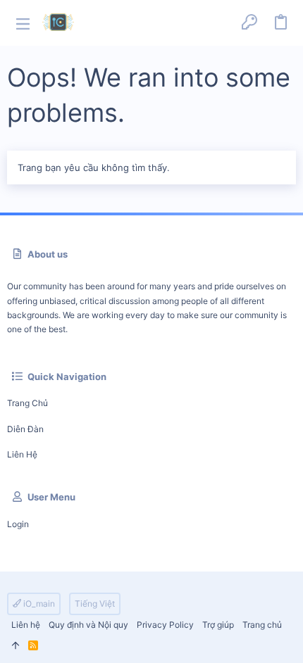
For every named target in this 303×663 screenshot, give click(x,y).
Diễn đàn (25, 429)
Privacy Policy (165, 624)
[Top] (15, 646)
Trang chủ (27, 403)
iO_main (38, 603)
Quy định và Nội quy (88, 624)
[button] (23, 23)
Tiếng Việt (95, 603)
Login (18, 524)
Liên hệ (22, 454)
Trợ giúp (218, 624)
